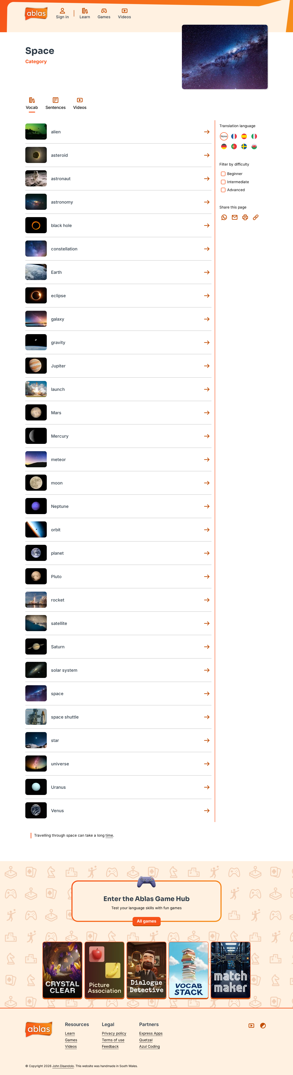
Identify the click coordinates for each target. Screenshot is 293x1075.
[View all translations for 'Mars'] (206, 412)
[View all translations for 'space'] (206, 693)
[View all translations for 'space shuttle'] (206, 717)
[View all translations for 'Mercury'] (206, 436)
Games (71, 1040)
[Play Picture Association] (104, 970)
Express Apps (151, 1033)
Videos (71, 1046)
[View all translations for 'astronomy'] (206, 202)
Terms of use (113, 1040)
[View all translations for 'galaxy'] (206, 319)
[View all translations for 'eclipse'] (206, 295)
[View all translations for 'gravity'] (206, 342)
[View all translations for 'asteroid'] (206, 155)
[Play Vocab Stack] (188, 970)
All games (146, 921)
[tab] (32, 104)
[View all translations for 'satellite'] (206, 623)
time (109, 835)
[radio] (234, 136)
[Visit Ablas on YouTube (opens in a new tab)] (251, 1025)
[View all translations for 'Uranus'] (206, 787)
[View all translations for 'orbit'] (206, 529)
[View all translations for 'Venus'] (206, 810)
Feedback (110, 1046)
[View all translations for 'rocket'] (206, 600)
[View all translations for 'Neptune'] (206, 506)
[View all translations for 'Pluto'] (206, 576)
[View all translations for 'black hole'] (206, 225)
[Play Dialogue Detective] (146, 970)
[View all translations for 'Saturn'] (206, 647)
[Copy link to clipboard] (255, 217)
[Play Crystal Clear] (62, 970)
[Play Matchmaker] (231, 970)
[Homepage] (36, 14)
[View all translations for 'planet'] (206, 553)
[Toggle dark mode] (263, 1025)
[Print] (245, 217)
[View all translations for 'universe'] (206, 764)
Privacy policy (114, 1033)
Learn (70, 1033)
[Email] (234, 217)
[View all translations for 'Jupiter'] (206, 366)
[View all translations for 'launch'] (206, 389)
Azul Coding (149, 1046)
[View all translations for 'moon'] (206, 483)
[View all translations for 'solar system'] (206, 670)
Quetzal (146, 1040)
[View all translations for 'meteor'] (206, 459)
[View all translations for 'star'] (206, 740)
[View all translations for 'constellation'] (206, 249)
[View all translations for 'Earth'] (206, 272)
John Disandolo (63, 1066)
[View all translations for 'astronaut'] (206, 178)
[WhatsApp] (224, 217)
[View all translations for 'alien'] (206, 132)
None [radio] (224, 136)
